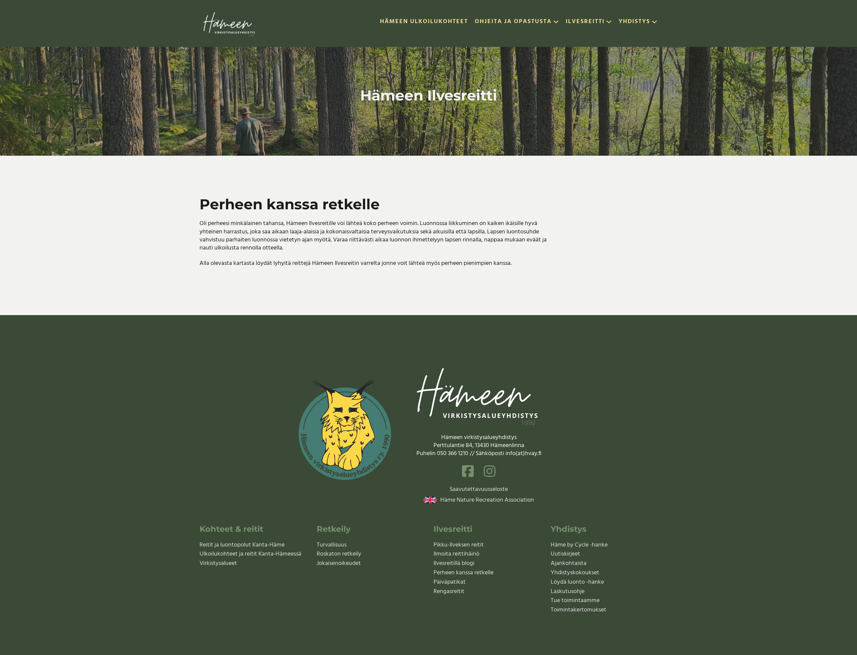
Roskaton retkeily (339, 554)
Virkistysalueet (218, 563)
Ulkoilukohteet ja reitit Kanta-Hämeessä (250, 554)
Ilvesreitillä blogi (454, 563)
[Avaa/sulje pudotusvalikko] (556, 23)
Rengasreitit (449, 591)
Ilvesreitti (585, 22)
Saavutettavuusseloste (479, 490)
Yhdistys (634, 22)
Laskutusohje (568, 591)
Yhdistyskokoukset (575, 573)
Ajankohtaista (569, 563)
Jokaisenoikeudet (339, 563)
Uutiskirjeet (565, 554)
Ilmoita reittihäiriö (456, 554)
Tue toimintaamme (575, 600)
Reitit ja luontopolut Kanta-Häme (242, 545)
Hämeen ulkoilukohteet (424, 22)
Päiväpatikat (450, 582)
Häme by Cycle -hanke (579, 545)
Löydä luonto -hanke (577, 582)
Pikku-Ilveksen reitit (459, 545)
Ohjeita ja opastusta (513, 22)
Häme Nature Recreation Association (487, 500)
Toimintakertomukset (578, 610)
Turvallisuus (331, 545)
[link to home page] (230, 23)
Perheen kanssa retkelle (463, 573)
